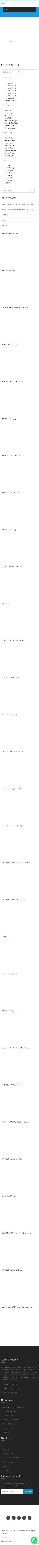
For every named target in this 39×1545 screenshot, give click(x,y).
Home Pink (8, 175)
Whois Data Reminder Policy (13, 1458)
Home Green (8, 173)
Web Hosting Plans (9, 1411)
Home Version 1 (10, 83)
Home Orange (9, 168)
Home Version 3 (10, 88)
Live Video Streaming (10, 1420)
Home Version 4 (10, 90)
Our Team (8, 115)
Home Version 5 (10, 93)
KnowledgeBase (10, 150)
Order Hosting (9, 143)
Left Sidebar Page (10, 120)
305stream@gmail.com (11, 1393)
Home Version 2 (10, 85)
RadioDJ (5, 215)
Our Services (8, 113)
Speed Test (7, 1466)
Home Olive (8, 170)
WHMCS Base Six (10, 101)
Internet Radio (8, 1416)
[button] (34, 1540)
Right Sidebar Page (11, 123)
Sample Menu (9, 153)
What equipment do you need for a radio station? (19, 204)
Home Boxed (9, 98)
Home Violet (8, 178)
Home (11, 41)
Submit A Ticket (8, 1454)
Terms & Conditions (10, 1424)
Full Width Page (9, 118)
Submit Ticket (9, 148)
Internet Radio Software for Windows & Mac (17, 209)
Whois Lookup (8, 1462)
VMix (3, 220)
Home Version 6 (10, 95)
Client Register (9, 145)
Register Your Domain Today (13, 1407)
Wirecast (5, 225)
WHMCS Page (9, 125)
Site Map (6, 1432)
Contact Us (7, 1470)
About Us (7, 110)
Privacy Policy (8, 1428)
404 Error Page (9, 128)
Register (6, 1449)
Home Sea (8, 180)
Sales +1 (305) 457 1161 (11, 1388)
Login (5, 1445)
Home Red (8, 165)
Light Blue (7, 183)
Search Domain (9, 140)
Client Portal (8, 138)
